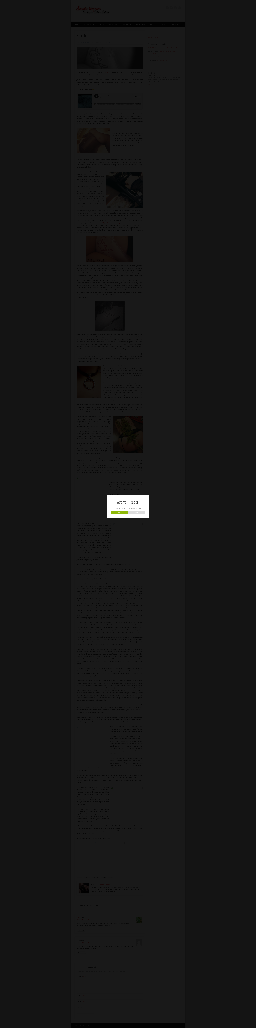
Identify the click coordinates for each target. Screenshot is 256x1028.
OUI (119, 512)
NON (137, 512)
